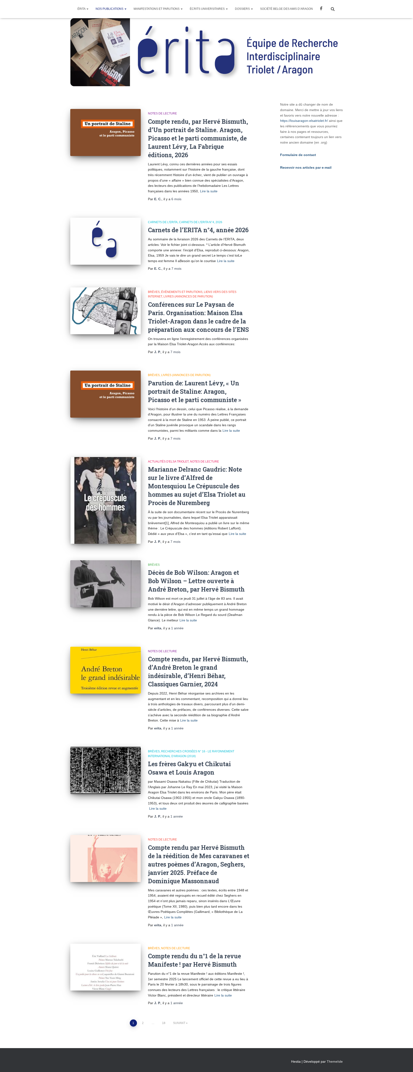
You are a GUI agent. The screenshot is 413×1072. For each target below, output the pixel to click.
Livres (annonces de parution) (188, 296)
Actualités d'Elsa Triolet (168, 461)
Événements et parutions (181, 292)
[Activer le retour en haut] (403, 1062)
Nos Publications (110, 9)
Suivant (179, 1023)
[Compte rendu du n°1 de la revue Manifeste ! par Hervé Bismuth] (105, 967)
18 (163, 1023)
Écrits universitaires (207, 9)
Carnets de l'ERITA (163, 222)
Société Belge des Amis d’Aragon (286, 9)
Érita (81, 9)
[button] (87, 9)
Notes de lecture (162, 113)
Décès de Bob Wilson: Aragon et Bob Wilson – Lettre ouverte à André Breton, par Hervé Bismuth (196, 581)
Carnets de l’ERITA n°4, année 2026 (198, 230)
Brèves (154, 292)
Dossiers (242, 9)
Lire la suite (208, 191)
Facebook (321, 9)
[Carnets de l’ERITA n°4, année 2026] (105, 241)
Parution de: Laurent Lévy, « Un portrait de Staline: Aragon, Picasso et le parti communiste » (194, 391)
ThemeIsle (335, 1061)
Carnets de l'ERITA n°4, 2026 (200, 222)
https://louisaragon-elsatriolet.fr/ (304, 121)
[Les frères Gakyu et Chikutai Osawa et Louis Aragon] (105, 770)
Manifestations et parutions (157, 9)
